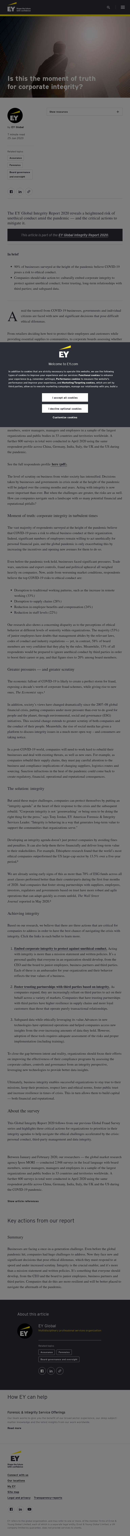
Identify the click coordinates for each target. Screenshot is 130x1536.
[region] (65, 384)
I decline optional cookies (65, 408)
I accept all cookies (65, 397)
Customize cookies (65, 417)
